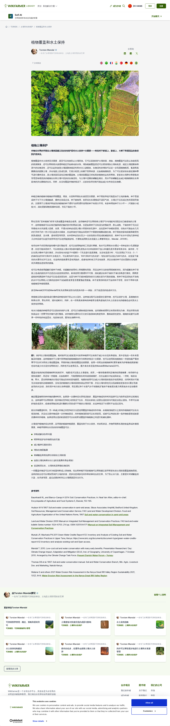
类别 (39, 6)
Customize (148, 711)
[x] (137, 53)
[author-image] (7, 595)
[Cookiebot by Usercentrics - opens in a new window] (16, 721)
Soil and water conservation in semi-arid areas (106, 514)
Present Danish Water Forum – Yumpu (95, 555)
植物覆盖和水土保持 (44, 27)
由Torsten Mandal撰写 (24, 593)
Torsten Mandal (46, 50)
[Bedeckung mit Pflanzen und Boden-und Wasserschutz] (126, 63)
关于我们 (143, 690)
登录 (150, 6)
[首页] (6, 26)
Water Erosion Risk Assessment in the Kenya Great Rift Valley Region (74, 575)
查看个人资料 (160, 594)
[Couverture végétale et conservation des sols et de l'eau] (111, 63)
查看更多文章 (12, 668)
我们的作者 (126, 690)
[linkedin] (125, 53)
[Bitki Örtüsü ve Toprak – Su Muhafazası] (121, 63)
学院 (153, 695)
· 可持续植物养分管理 (21, 628)
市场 (153, 690)
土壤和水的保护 (27, 27)
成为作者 (117, 6)
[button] (135, 6)
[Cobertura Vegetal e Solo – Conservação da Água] (136, 63)
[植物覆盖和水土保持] (131, 63)
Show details (38, 721)
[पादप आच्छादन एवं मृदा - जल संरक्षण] (116, 63)
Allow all (149, 703)
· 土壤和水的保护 (75, 625)
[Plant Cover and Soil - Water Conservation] (101, 63)
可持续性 (14, 27)
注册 (161, 6)
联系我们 (143, 695)
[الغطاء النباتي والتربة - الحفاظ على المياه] (106, 63)
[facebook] (131, 53)
